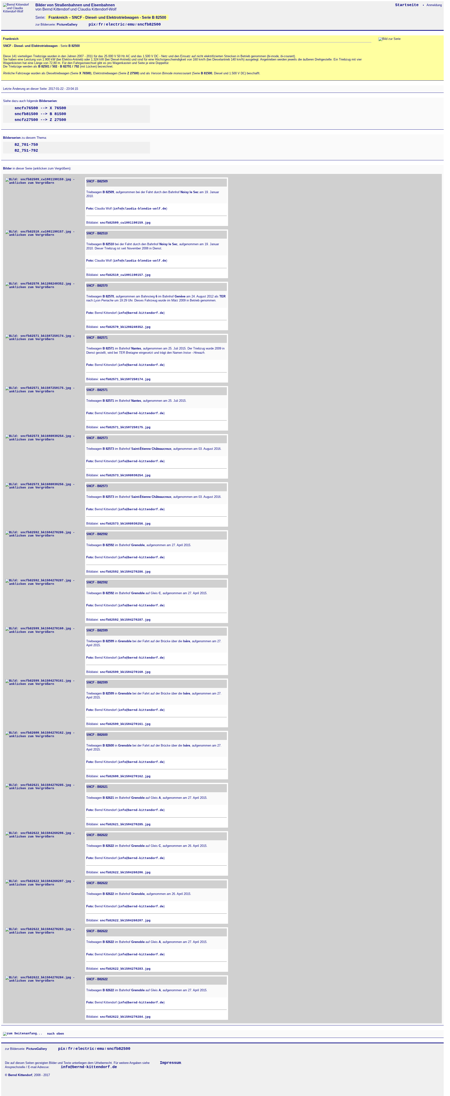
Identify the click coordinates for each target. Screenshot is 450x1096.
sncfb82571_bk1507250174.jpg (125, 379)
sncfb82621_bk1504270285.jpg (125, 824)
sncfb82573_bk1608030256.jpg (125, 523)
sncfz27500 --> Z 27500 (40, 120)
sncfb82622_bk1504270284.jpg (125, 1017)
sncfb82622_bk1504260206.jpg (125, 872)
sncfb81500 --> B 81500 (40, 114)
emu (131, 24)
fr (100, 24)
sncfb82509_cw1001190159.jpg (125, 223)
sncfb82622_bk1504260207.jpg (125, 920)
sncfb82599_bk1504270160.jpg (125, 672)
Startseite (408, 5)
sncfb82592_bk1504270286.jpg (125, 572)
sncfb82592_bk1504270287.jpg (125, 620)
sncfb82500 (149, 24)
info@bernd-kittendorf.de (141, 313)
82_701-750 (26, 145)
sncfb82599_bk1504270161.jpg (125, 724)
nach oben (54, 1034)
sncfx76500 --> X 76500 (40, 108)
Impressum (170, 1063)
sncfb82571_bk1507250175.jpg (125, 427)
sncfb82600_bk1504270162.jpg (125, 776)
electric (115, 24)
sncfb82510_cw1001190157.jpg (125, 275)
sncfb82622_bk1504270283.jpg (125, 969)
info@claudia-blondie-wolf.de (140, 208)
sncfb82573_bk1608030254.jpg (125, 475)
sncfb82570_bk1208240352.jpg (125, 327)
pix (92, 24)
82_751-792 (26, 150)
